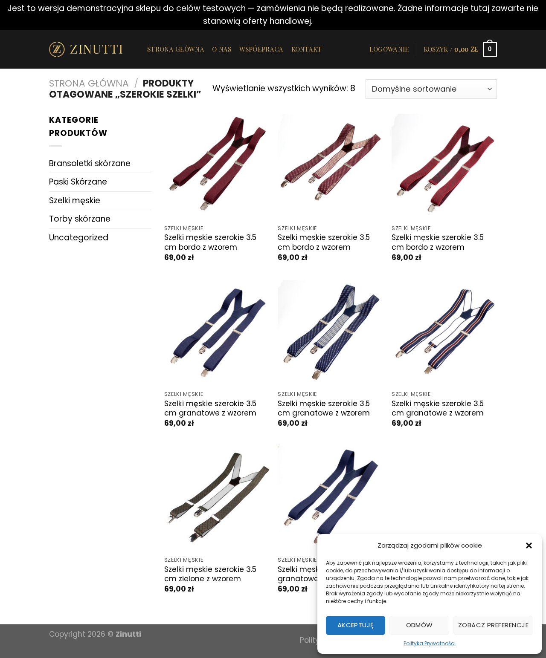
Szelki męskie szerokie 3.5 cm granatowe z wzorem (210, 408)
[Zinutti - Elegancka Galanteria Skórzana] (91, 49)
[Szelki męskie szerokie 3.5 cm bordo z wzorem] (217, 166)
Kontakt (306, 49)
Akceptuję (355, 624)
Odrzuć (329, 21)
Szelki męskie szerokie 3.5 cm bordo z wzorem (210, 242)
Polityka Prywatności (430, 643)
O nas (222, 49)
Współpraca (261, 49)
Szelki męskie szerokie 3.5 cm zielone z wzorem (210, 574)
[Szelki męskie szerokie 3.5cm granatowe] (330, 498)
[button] (529, 545)
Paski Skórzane (78, 182)
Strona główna (175, 49)
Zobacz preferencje (493, 624)
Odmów (419, 624)
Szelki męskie (74, 200)
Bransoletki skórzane (90, 163)
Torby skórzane (79, 219)
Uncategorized (78, 237)
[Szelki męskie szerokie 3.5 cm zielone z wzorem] (217, 498)
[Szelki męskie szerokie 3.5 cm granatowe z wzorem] (217, 332)
